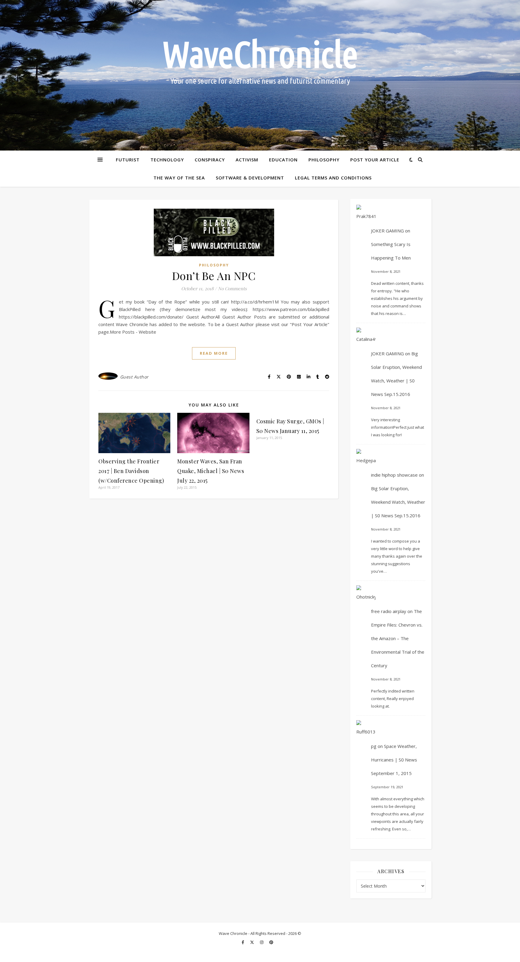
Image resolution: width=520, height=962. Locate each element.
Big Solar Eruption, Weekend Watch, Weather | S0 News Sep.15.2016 (398, 501)
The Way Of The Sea (179, 178)
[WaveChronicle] (260, 75)
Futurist (128, 160)
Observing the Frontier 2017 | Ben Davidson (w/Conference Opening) (131, 471)
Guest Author (134, 377)
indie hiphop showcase (394, 475)
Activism (247, 160)
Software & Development (250, 178)
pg (373, 746)
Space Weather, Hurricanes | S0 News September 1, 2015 (394, 759)
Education (283, 160)
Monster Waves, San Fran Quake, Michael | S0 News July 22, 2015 (210, 471)
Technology (167, 160)
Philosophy (323, 160)
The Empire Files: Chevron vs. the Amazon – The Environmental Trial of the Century (397, 638)
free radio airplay (388, 611)
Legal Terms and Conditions (333, 178)
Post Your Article (374, 160)
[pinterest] (271, 942)
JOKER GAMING (387, 231)
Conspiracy (210, 160)
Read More (214, 353)
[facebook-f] (243, 942)
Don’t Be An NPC (214, 275)
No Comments (232, 288)
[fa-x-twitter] (252, 942)
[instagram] (262, 942)
